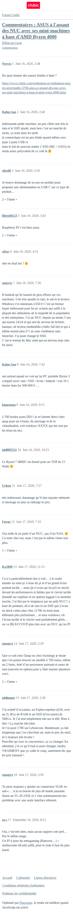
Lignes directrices (45, 877)
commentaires (10, 47)
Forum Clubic (11, 15)
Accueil (7, 877)
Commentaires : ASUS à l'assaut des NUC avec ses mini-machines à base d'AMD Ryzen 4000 (36, 30)
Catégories (23, 877)
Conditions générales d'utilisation (23, 885)
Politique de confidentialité (19, 893)
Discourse (25, 902)
